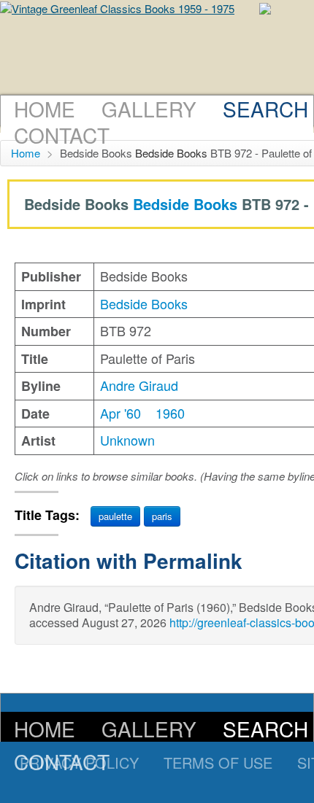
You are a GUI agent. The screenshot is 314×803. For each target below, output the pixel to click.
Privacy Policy (79, 762)
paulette (115, 516)
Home (44, 109)
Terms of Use (218, 762)
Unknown (127, 439)
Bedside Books (171, 152)
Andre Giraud (139, 385)
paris (162, 516)
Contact (62, 135)
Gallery (149, 109)
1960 (170, 412)
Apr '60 (120, 412)
